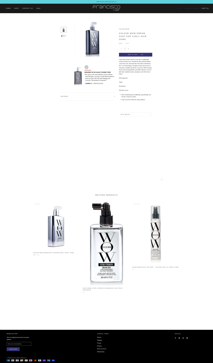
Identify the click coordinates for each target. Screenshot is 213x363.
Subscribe (13, 349)
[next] (208, 246)
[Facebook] (175, 338)
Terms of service (101, 348)
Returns (99, 337)
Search (196, 8)
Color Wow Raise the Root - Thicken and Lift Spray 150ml (155, 267)
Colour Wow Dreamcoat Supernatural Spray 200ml (53, 252)
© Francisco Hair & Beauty (16, 357)
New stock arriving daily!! (106, 1)
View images (125, 114)
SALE (38, 8)
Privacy (99, 343)
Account (187, 8)
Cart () (205, 8)
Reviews (99, 346)
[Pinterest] (187, 338)
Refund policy (101, 351)
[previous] (5, 246)
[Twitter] (179, 338)
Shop (16, 8)
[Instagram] (183, 338)
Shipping (99, 340)
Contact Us (27, 8)
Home (8, 8)
